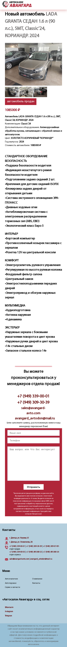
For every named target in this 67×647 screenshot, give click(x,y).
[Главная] (17, 4)
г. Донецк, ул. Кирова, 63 (19, 538)
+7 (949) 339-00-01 (33, 396)
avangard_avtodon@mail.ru (33, 418)
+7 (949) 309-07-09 (51, 546)
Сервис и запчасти (12, 587)
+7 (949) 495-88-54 (51, 552)
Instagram (9, 612)
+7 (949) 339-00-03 (17, 552)
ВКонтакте (9, 607)
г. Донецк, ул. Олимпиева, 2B (20, 542)
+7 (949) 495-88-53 (34, 552)
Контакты (36, 583)
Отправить (33, 487)
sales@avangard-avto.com (33, 410)
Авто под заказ (10, 583)
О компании (37, 579)
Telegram (8, 616)
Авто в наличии (11, 579)
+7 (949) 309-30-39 (33, 402)
